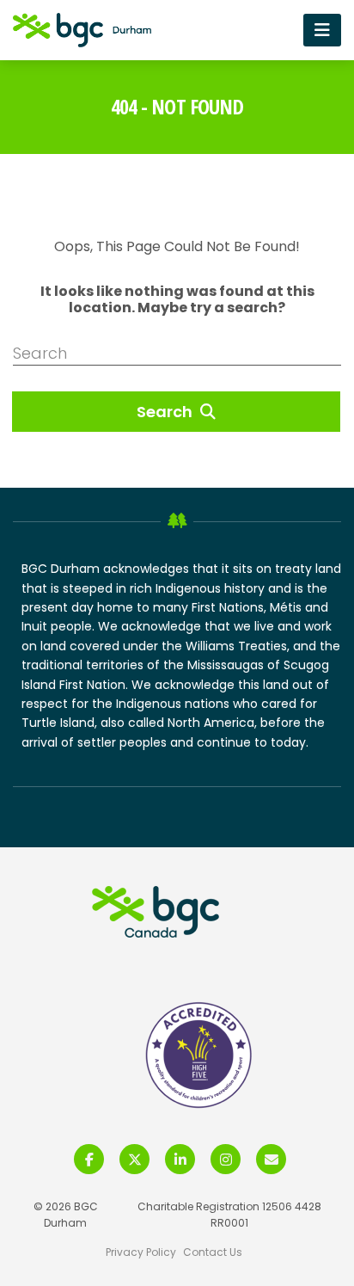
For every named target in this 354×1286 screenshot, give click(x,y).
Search (166, 411)
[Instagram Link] (226, 1159)
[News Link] (271, 1159)
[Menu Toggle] (322, 30)
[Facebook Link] (89, 1159)
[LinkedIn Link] (180, 1159)
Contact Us (212, 1252)
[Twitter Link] (134, 1159)
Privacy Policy (141, 1252)
